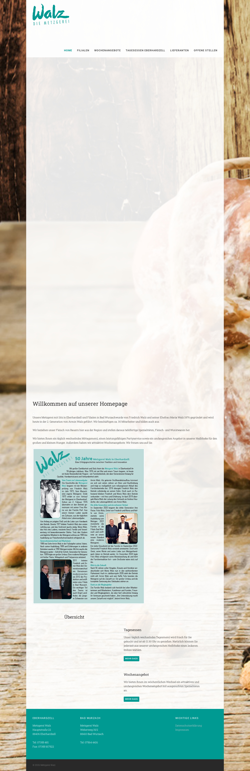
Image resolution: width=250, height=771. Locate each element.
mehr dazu (131, 658)
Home (68, 50)
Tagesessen (132, 630)
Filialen (83, 50)
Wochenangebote (107, 50)
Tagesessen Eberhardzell (145, 50)
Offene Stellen (205, 50)
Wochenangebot (136, 674)
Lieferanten (179, 50)
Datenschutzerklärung (188, 725)
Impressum (182, 729)
